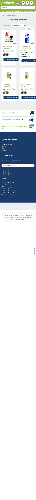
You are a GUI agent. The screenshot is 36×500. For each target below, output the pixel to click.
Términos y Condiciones (9, 195)
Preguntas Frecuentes (8, 183)
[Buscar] (33, 7)
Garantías (5, 185)
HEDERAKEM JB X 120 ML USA (8, 86)
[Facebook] (4, 173)
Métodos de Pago (7, 187)
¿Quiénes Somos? (7, 144)
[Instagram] (9, 173)
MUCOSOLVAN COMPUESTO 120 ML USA (26, 48)
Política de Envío (7, 189)
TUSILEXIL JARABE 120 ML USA (8, 47)
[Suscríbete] (32, 165)
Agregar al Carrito (10, 59)
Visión (3, 148)
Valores (4, 150)
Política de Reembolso (8, 193)
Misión (4, 146)
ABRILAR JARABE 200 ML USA (26, 86)
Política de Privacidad (8, 191)
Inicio (3, 15)
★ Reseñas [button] (34, 251)
